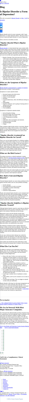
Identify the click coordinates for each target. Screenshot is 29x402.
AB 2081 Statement (10, 395)
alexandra (2, 20)
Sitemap (10, 394)
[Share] (14, 31)
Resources (5, 386)
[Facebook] (14, 24)
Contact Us (5, 389)
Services (5, 382)
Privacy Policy (16, 394)
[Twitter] (14, 26)
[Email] (14, 29)
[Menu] (3, 3)
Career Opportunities (8, 387)
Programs (5, 383)
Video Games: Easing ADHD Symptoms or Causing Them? (13, 303)
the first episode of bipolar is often (17, 157)
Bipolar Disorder (16, 18)
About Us (5, 380)
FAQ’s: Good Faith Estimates (12, 327)
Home (4, 379)
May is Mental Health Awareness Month (10, 303)
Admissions (5, 384)
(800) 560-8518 (5, 363)
